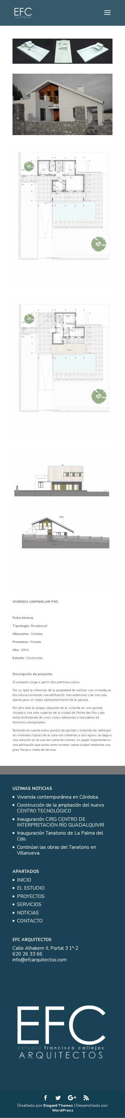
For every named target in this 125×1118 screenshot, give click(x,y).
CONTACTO (30, 921)
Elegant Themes (58, 1105)
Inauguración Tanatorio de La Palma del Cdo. (60, 836)
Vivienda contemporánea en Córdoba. (58, 797)
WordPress (62, 1110)
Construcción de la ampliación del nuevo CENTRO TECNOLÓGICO (60, 808)
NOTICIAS (28, 913)
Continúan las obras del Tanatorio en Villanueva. (56, 850)
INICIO (24, 880)
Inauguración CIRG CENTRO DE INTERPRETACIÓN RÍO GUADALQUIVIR (60, 822)
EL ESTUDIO (31, 888)
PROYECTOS (31, 896)
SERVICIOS (29, 904)
